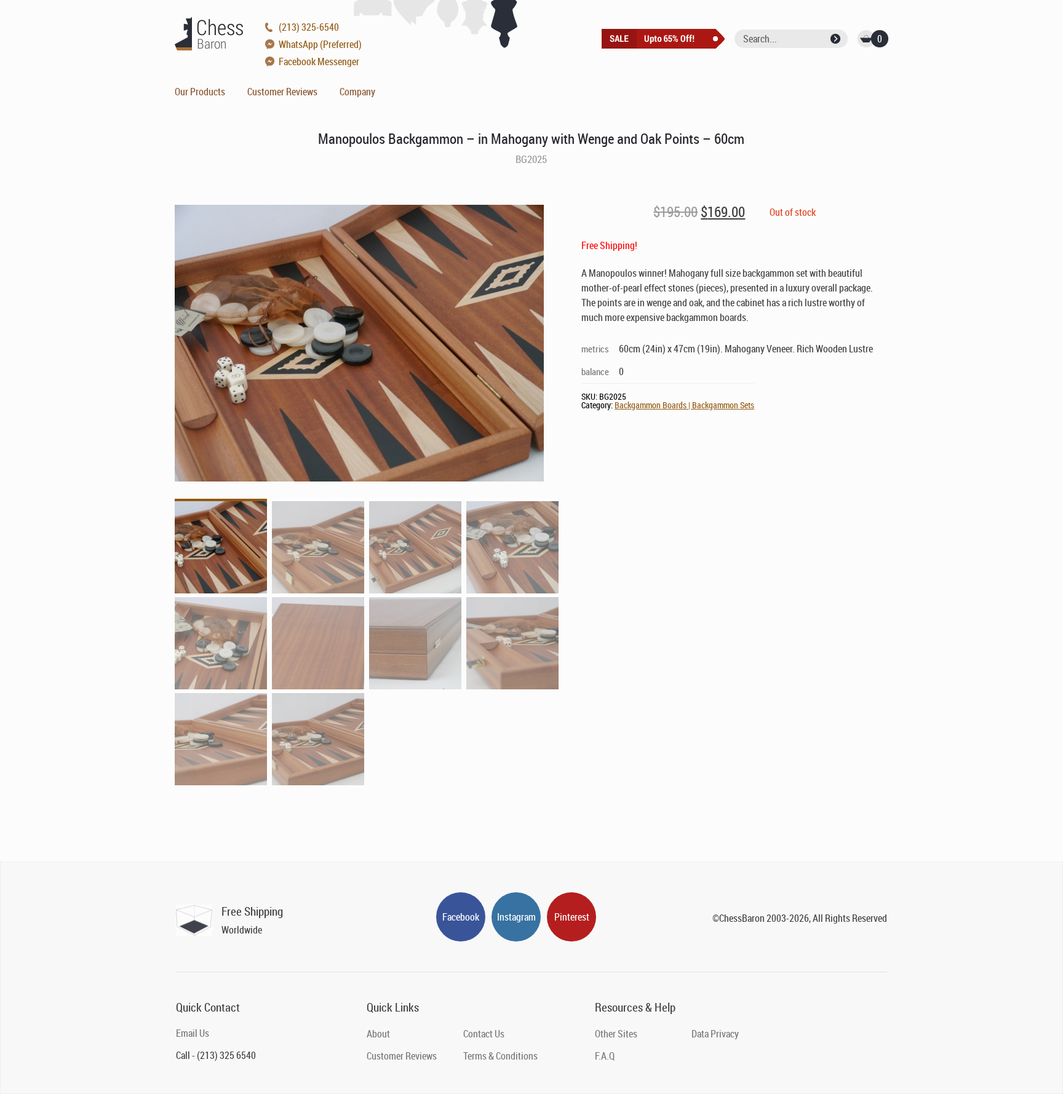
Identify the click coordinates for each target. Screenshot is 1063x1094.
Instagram (516, 917)
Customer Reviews (282, 91)
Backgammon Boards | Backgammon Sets (684, 405)
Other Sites (616, 1033)
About (378, 1033)
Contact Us (483, 1033)
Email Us (192, 1033)
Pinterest (571, 917)
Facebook (460, 917)
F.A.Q (605, 1056)
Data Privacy (715, 1033)
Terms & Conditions (500, 1056)
